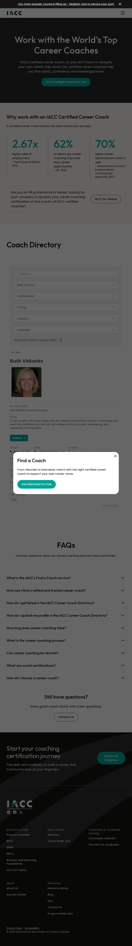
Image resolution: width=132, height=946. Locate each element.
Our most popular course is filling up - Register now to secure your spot (66, 4)
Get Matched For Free (37, 484)
